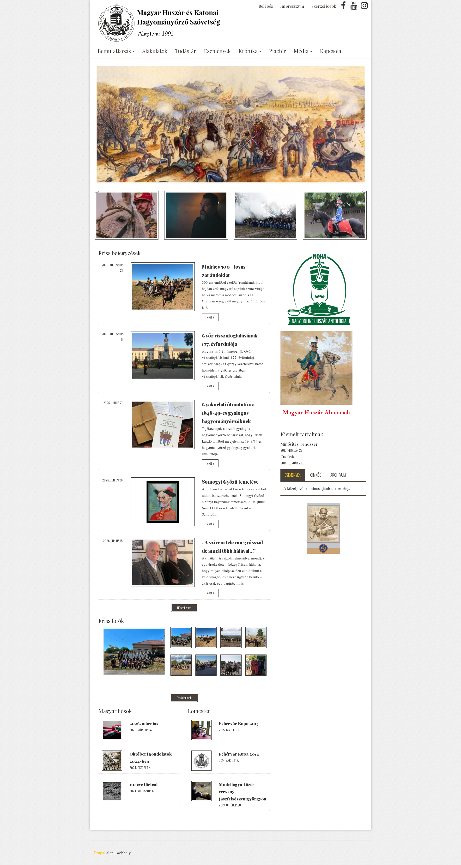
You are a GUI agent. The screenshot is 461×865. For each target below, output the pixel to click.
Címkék (315, 475)
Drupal (99, 852)
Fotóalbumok (184, 697)
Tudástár (185, 50)
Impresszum (292, 6)
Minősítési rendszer (299, 444)
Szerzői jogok (323, 6)
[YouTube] (354, 7)
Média (302, 50)
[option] (230, 124)
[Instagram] (364, 7)
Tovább (210, 317)
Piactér (277, 50)
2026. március (143, 723)
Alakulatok (154, 50)
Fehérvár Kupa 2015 (239, 723)
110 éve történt (143, 784)
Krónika (248, 50)
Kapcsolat (331, 50)
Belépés (266, 6)
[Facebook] (343, 7)
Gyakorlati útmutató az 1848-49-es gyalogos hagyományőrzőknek (228, 412)
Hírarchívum (184, 607)
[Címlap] (160, 22)
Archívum (338, 475)
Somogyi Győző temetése (230, 481)
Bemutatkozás (114, 50)
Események (217, 50)
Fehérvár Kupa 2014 (239, 754)
